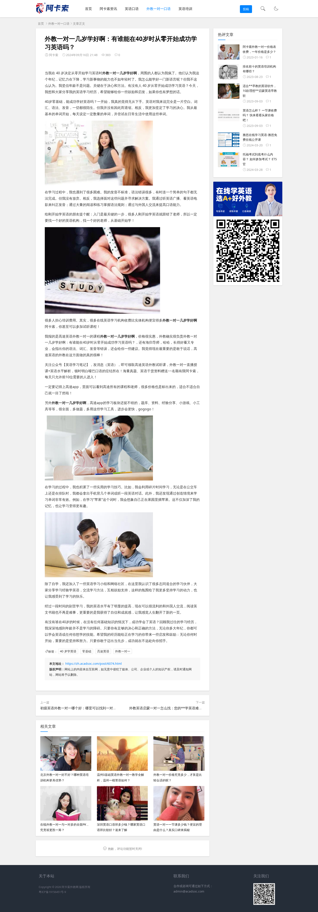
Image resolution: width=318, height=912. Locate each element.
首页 (88, 8)
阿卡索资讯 (108, 8)
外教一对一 (122, 651)
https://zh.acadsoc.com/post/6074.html (93, 663)
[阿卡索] (52, 13)
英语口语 (132, 8)
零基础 (86, 651)
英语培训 (185, 8)
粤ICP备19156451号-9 (52, 892)
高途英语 (103, 651)
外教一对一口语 (158, 8)
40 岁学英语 (68, 651)
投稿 (246, 9)
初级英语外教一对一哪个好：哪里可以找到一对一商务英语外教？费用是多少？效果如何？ (109, 708)
